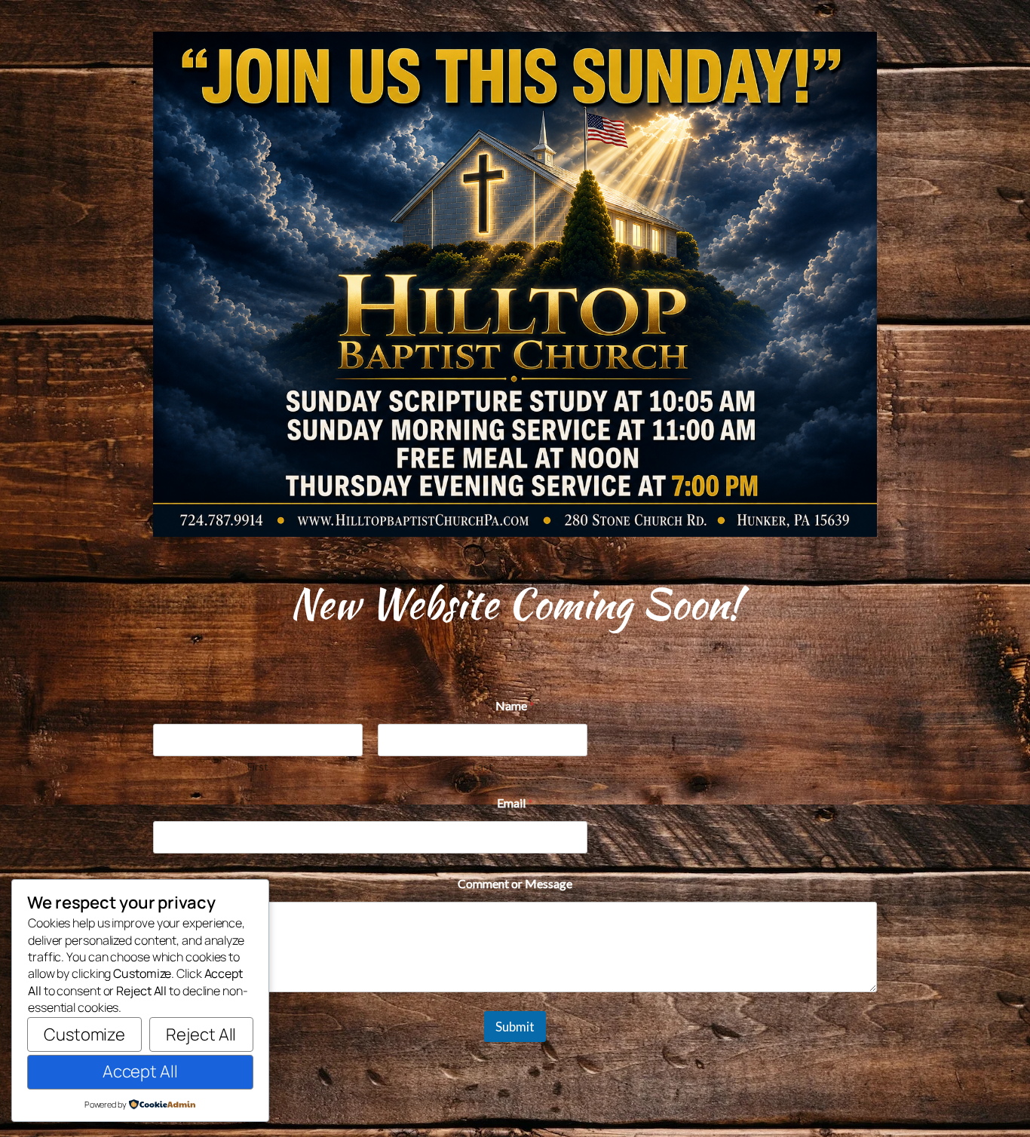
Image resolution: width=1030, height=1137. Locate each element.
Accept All (140, 1071)
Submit (515, 1026)
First (257, 766)
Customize (84, 1034)
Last (483, 766)
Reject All (201, 1034)
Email (515, 802)
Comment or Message (515, 883)
